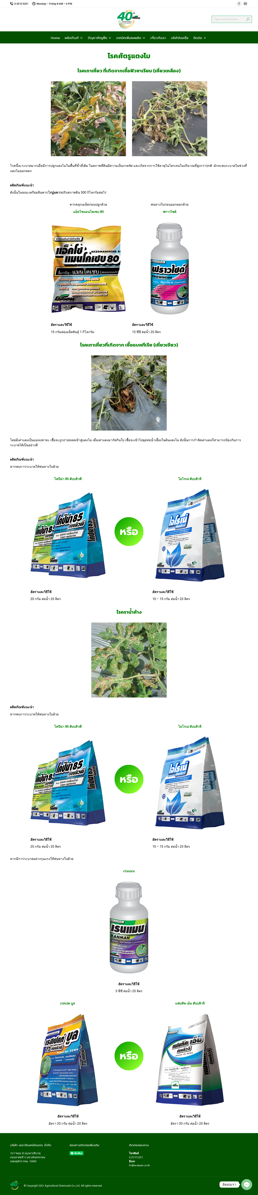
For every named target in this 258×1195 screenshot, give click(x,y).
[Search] (248, 19)
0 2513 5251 (136, 1157)
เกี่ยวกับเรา (158, 38)
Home (55, 38)
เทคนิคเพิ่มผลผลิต (128, 38)
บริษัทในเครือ (179, 38)
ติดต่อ (197, 38)
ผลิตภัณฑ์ (72, 38)
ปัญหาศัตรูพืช (97, 38)
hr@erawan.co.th (139, 1165)
